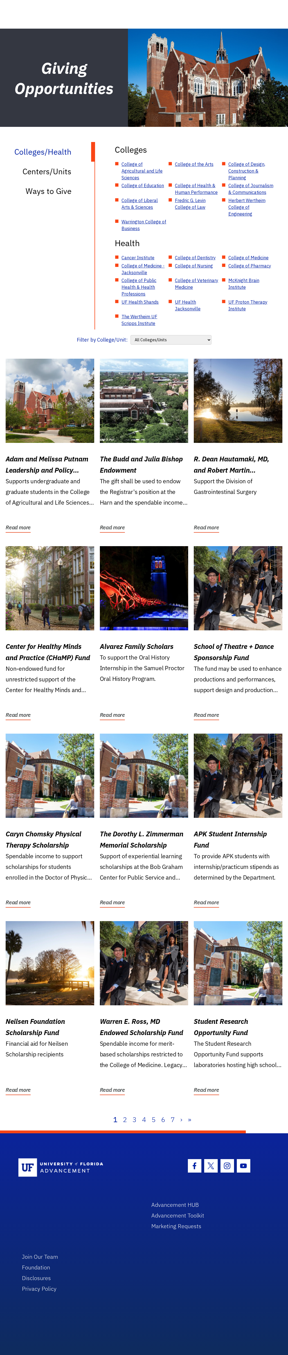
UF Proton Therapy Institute (247, 305)
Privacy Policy (39, 1288)
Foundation (36, 1267)
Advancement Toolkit (177, 1215)
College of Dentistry (195, 257)
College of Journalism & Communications (250, 189)
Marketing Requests (176, 1226)
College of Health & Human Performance (196, 189)
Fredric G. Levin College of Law (190, 204)
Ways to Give (48, 191)
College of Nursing (194, 266)
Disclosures (36, 1278)
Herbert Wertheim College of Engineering (247, 207)
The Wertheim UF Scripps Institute (139, 320)
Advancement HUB (175, 1204)
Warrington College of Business (144, 225)
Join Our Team (40, 1256)
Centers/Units (46, 171)
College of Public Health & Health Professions (139, 287)
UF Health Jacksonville (188, 305)
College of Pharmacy (249, 266)
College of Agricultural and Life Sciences (142, 170)
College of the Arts (194, 164)
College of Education (143, 185)
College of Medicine (248, 257)
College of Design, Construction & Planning (246, 170)
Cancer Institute (138, 257)
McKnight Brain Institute (243, 284)
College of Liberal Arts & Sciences (140, 204)
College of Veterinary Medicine (196, 284)
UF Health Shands (140, 302)
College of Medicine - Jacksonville (143, 269)
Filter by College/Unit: (102, 340)
